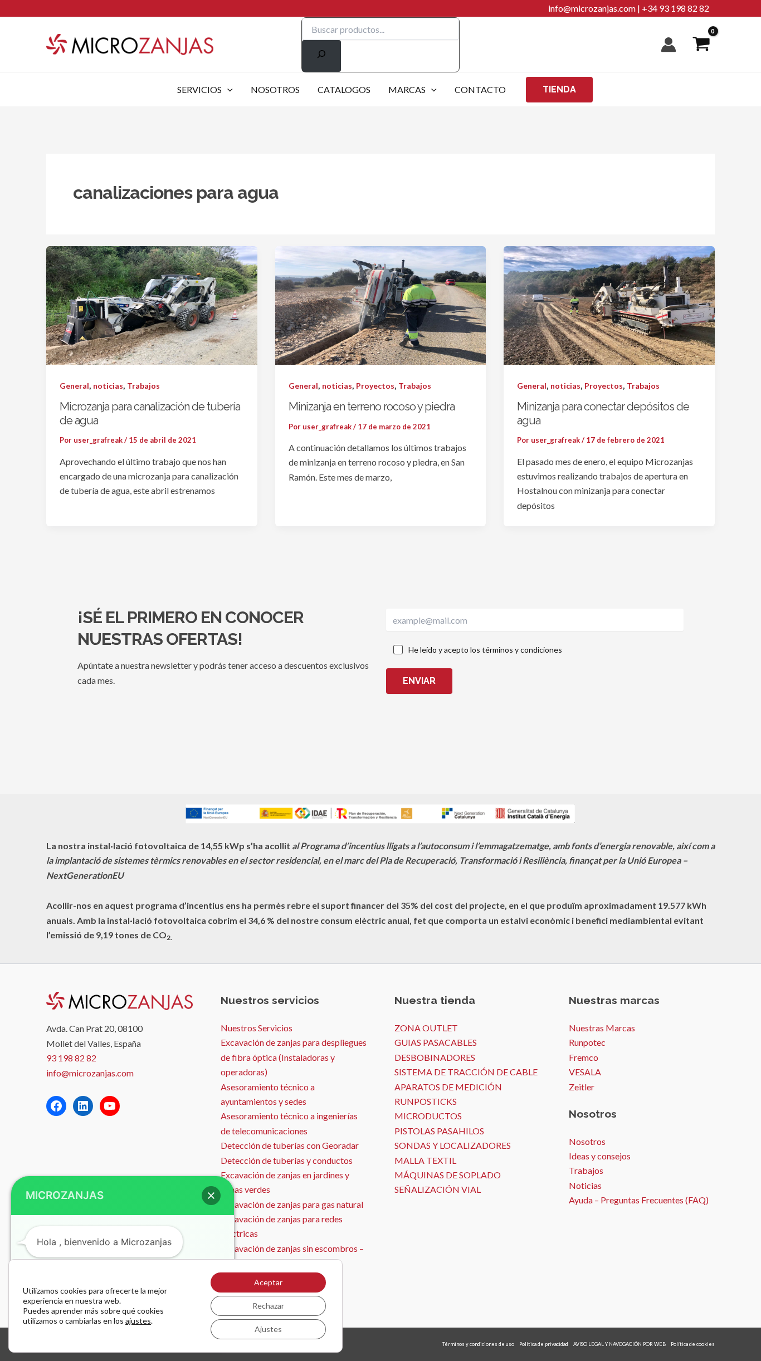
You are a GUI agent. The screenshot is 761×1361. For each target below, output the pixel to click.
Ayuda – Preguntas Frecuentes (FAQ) (639, 1199)
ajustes (138, 1320)
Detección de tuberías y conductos (287, 1160)
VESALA (585, 1071)
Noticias (585, 1185)
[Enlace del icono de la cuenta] (668, 44)
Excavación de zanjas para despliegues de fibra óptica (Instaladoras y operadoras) (294, 1057)
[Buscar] (322, 56)
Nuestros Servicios (256, 1027)
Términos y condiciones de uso (478, 1344)
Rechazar (268, 1305)
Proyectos (375, 385)
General (74, 385)
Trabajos (143, 385)
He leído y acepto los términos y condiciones (485, 649)
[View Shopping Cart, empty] (701, 45)
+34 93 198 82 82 (675, 8)
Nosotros (587, 1141)
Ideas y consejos (600, 1156)
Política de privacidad (543, 1344)
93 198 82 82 (71, 1057)
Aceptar (268, 1282)
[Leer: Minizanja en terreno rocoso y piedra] (380, 303)
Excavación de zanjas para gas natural (292, 1204)
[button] (227, 89)
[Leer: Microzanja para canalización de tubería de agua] (151, 303)
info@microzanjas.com (592, 8)
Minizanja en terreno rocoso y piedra (372, 406)
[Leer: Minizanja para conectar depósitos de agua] (609, 303)
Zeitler (581, 1086)
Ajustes (268, 1329)
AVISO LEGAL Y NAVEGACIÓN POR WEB (619, 1344)
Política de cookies (693, 1344)
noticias (108, 385)
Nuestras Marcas (602, 1027)
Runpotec (587, 1042)
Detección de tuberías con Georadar (290, 1145)
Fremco (583, 1057)
